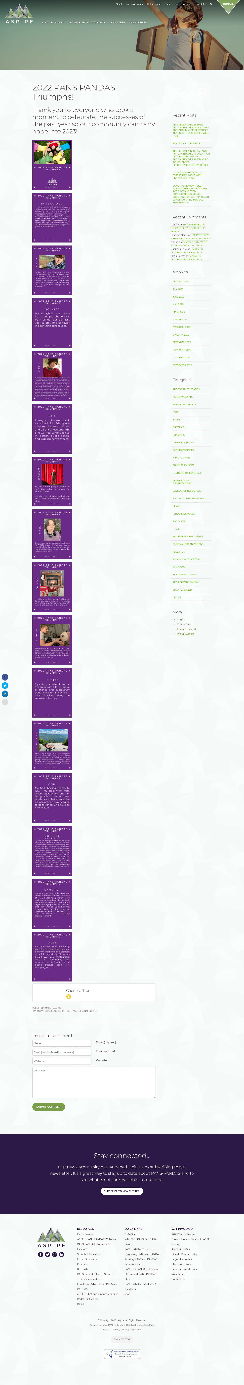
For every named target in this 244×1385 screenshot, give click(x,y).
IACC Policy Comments (186, 143)
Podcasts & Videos (88, 1299)
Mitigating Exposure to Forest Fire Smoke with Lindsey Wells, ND (187, 175)
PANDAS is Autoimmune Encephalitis (187, 250)
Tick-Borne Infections (89, 1279)
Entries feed (184, 624)
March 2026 (180, 319)
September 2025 (182, 365)
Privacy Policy (120, 1329)
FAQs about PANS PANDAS (140, 1274)
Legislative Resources (187, 490)
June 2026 (178, 296)
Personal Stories (87, 1011)
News (176, 506)
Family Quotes (181, 457)
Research (179, 551)
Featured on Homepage (64, 1011)
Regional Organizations (188, 544)
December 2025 (182, 342)
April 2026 (179, 312)
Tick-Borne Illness (184, 574)
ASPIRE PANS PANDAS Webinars (96, 1239)
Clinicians (179, 435)
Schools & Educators (187, 559)
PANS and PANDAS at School (141, 1269)
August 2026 (180, 281)
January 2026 (181, 334)
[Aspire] (19, 13)
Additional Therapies (186, 389)
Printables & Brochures (188, 536)
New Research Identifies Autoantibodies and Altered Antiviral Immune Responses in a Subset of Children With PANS (191, 130)
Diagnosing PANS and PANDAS (142, 1254)
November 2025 (182, 350)
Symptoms (179, 567)
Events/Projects (183, 450)
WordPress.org (185, 634)
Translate (200, 4)
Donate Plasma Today (185, 1254)
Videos (177, 597)
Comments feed (186, 629)
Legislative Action (182, 1259)
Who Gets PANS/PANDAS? (140, 1239)
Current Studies (183, 442)
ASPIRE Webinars (183, 397)
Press (176, 528)
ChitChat (178, 427)
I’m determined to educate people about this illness (188, 228)
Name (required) (106, 1042)
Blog (47, 1011)
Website (101, 1060)
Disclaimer (135, 1329)
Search (203, 92)
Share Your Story (181, 1264)
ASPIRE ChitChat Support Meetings (97, 1294)
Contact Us (178, 1279)
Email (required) (106, 1051)
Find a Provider (85, 1234)
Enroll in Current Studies (185, 1269)
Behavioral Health (184, 404)
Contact (105, 1329)
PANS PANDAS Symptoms (139, 1249)
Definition (130, 1234)
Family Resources (183, 465)
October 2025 (181, 357)
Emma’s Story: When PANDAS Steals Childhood (191, 237)
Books (177, 419)
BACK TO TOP (122, 1339)
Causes (128, 1244)
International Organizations (182, 482)
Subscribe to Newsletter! (122, 1191)
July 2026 (178, 289)
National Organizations (188, 498)
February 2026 (181, 327)
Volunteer (177, 1274)
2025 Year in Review (183, 1234)
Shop (127, 1294)
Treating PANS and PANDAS (141, 1259)
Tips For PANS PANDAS (186, 582)
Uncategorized (182, 589)
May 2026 (178, 304)
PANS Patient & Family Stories (94, 1274)
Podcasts (179, 521)
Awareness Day (181, 1249)
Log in (180, 619)
